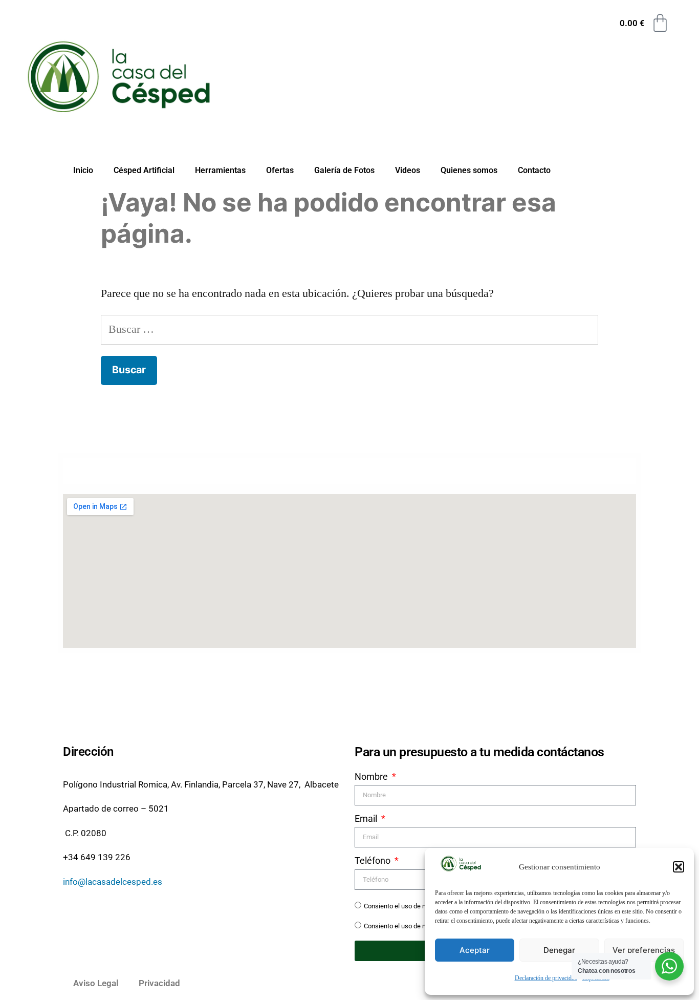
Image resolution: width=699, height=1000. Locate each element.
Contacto (534, 170)
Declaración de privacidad (546, 978)
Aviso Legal (95, 983)
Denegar (559, 950)
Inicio (83, 170)
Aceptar (475, 950)
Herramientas (220, 170)
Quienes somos (469, 170)
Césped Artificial (144, 170)
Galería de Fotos (344, 170)
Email (367, 818)
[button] (678, 867)
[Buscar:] (350, 329)
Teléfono (373, 860)
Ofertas (280, 170)
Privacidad (159, 983)
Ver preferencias (644, 950)
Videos (407, 170)
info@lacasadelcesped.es (112, 882)
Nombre (372, 776)
